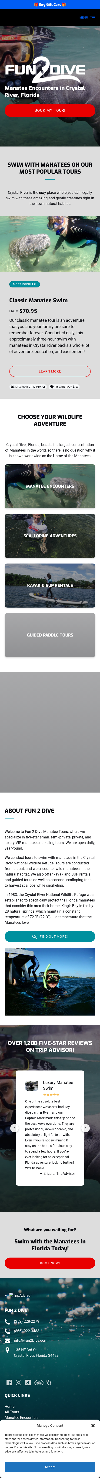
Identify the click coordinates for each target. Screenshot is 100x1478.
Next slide (85, 1128)
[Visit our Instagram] (18, 1382)
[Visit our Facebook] (9, 1382)
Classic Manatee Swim (38, 300)
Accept (50, 1467)
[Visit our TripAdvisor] (38, 1382)
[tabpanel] (50, 982)
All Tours (12, 1412)
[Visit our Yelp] (49, 1382)
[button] (93, 1425)
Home (9, 1406)
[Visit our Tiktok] (28, 1382)
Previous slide (14, 1128)
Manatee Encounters (21, 1417)
